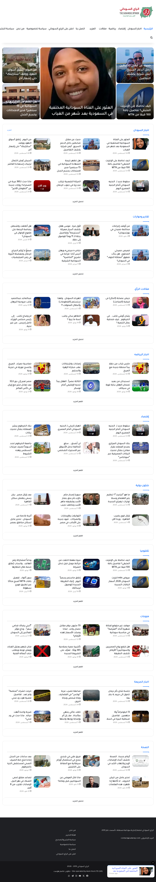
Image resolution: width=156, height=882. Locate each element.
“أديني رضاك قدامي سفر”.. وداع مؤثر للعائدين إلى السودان (21, 629)
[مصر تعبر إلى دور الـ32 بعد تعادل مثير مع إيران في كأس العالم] (42, 385)
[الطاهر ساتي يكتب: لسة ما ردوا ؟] (91, 320)
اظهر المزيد (78, 402)
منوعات (144, 616)
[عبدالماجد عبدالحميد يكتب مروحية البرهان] (42, 302)
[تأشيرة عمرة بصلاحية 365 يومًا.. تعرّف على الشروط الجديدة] (91, 651)
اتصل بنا (80, 29)
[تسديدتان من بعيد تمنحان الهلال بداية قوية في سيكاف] (140, 385)
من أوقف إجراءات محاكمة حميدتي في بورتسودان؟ (120, 229)
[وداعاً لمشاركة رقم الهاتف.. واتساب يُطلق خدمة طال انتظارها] (42, 564)
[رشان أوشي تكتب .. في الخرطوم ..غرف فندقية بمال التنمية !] (140, 320)
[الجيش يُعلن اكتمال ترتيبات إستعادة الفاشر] (42, 165)
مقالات (102, 29)
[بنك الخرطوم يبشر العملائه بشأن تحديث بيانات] (42, 430)
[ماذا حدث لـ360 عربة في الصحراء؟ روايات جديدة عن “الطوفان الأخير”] (42, 186)
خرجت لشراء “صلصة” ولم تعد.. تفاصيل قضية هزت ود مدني (20, 695)
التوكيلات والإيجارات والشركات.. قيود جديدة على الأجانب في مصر (69, 519)
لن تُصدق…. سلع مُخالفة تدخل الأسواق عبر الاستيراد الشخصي (69, 447)
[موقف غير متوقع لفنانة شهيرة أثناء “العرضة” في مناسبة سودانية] (140, 630)
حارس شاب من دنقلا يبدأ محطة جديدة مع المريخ (119, 367)
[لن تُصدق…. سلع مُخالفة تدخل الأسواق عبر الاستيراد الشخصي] (91, 448)
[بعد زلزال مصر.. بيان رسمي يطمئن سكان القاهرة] (42, 499)
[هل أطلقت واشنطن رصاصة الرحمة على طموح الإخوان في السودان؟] (42, 230)
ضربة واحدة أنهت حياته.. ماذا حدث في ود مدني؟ (20, 715)
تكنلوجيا (144, 551)
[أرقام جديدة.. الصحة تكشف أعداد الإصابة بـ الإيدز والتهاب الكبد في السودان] (140, 761)
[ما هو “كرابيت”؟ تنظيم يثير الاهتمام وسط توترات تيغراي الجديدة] (140, 499)
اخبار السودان (135, 29)
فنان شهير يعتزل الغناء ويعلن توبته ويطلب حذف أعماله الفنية (19, 650)
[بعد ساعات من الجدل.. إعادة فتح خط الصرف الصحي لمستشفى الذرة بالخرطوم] (42, 761)
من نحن (20, 29)
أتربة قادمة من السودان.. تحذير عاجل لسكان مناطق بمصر (20, 519)
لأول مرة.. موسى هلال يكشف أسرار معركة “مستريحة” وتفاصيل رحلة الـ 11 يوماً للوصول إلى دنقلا (69, 233)
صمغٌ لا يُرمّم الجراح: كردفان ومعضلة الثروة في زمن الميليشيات (19, 254)
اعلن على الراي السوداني (61, 29)
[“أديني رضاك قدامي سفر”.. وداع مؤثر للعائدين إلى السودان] (42, 630)
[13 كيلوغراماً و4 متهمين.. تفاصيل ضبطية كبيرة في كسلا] (140, 716)
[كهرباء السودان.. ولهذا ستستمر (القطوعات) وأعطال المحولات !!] (91, 302)
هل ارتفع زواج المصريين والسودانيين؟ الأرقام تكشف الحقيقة (118, 650)
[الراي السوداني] (136, 12)
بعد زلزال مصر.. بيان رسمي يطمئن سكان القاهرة (21, 498)
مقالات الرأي (142, 289)
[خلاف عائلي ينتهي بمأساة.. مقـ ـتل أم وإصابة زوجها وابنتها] (91, 716)
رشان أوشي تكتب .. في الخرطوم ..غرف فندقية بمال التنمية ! (118, 319)
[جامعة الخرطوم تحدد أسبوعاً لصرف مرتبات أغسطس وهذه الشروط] (42, 448)
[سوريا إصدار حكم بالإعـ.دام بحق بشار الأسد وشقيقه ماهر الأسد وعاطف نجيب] (91, 499)
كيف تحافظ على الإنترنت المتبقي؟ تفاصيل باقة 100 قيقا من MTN (136, 110)
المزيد (93, 29)
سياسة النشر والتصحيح (65, 840)
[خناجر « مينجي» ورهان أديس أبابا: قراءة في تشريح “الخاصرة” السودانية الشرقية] (91, 255)
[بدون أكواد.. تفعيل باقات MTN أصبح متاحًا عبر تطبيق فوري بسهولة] (42, 582)
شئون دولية (142, 485)
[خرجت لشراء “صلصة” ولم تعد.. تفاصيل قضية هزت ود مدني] (42, 695)
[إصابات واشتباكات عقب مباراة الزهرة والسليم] (91, 368)
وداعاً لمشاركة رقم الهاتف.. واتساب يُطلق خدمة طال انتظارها (19, 564)
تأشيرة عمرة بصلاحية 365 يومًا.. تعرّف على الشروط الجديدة (70, 650)
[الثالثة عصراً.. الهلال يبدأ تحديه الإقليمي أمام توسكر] (91, 385)
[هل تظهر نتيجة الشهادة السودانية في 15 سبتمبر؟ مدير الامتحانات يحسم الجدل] (91, 165)
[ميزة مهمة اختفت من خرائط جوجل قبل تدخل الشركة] (91, 564)
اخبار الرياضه (141, 354)
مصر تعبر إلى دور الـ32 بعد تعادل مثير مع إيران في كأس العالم (19, 385)
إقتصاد (122, 29)
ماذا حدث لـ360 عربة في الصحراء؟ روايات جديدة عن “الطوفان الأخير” (19, 185)
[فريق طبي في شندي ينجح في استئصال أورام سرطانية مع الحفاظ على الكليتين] (91, 761)
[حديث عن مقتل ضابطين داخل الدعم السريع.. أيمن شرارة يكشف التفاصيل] (91, 144)
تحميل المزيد (78, 202)
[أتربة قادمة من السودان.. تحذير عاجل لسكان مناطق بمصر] (42, 520)
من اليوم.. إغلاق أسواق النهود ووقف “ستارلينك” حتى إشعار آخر (21, 74)
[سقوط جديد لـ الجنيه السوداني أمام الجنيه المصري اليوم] (140, 186)
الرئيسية (148, 29)
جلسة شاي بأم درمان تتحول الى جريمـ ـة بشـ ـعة (119, 695)
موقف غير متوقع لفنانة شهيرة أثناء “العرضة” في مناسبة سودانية (118, 629)
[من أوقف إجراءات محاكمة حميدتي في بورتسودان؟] (140, 230)
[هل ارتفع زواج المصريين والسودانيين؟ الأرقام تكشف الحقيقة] (140, 651)
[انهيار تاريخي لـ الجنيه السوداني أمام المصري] (91, 430)
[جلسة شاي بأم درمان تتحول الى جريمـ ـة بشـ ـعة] (140, 695)
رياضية (112, 29)
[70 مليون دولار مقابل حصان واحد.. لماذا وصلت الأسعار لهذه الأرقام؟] (91, 630)
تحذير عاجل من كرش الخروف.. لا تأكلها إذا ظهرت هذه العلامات (119, 781)
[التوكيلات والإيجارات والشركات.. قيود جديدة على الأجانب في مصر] (91, 520)
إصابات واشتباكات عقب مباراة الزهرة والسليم (71, 367)
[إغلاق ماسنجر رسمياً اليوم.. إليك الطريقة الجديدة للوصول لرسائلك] (91, 582)
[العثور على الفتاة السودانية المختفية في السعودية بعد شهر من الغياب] (78, 83)
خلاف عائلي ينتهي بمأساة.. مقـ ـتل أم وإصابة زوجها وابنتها (70, 715)
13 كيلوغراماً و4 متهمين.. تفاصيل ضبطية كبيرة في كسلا (118, 715)
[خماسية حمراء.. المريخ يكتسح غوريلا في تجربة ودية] (42, 368)
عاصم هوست (59, 872)
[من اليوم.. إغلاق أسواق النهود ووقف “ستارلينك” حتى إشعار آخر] (21, 65)
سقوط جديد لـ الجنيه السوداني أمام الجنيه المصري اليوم (119, 185)
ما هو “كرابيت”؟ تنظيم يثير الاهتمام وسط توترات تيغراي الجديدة (118, 498)
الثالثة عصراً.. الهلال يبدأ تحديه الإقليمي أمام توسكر (68, 385)
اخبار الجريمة (141, 682)
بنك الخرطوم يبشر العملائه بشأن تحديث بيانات (20, 429)
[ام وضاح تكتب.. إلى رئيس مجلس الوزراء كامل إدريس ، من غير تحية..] (42, 320)
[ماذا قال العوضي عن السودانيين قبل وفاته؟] (91, 782)
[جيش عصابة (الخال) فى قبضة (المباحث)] (140, 302)
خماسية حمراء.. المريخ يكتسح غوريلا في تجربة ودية (19, 367)
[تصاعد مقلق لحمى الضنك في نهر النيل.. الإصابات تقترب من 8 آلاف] (42, 782)
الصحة (145, 747)
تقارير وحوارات (141, 217)
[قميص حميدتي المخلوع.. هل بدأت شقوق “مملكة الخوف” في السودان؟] (140, 255)
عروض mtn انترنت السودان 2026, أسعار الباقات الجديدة (119, 581)
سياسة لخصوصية (36, 29)
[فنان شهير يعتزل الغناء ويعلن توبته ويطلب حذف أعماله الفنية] (42, 651)
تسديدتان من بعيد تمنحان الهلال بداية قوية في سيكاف (118, 385)
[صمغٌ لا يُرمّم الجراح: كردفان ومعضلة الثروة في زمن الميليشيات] (42, 255)
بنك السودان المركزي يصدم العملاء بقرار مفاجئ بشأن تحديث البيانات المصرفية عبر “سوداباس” (119, 451)
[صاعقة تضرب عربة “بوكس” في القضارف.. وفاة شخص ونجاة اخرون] (91, 695)
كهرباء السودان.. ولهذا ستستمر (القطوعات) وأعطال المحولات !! (69, 302)
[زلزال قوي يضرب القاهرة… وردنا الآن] (140, 520)
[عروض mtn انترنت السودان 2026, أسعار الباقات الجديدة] (140, 582)
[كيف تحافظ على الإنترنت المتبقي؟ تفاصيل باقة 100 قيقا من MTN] (135, 101)
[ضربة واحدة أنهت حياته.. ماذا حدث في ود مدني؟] (42, 716)
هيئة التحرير (71, 835)
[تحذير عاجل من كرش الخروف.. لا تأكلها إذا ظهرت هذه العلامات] (140, 782)
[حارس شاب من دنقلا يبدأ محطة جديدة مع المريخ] (140, 368)
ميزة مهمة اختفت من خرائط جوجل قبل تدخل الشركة (69, 564)
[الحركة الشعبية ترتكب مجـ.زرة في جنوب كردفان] (91, 186)
